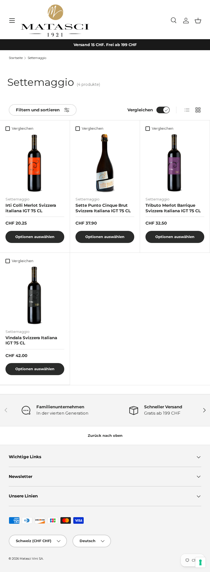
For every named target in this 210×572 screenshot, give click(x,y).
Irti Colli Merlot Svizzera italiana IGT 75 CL (30, 208)
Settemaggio (37, 58)
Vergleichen (140, 109)
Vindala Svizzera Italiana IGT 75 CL (31, 340)
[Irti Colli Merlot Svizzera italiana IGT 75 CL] (34, 163)
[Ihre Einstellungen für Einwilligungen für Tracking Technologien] (200, 562)
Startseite (16, 58)
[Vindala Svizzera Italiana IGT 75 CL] (34, 295)
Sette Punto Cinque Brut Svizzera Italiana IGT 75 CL (103, 208)
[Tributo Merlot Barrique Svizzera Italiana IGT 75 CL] (174, 163)
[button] (198, 21)
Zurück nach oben (105, 435)
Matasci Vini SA (31, 558)
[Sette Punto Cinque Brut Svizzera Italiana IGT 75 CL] (104, 163)
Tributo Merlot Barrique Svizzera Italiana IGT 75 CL (173, 208)
